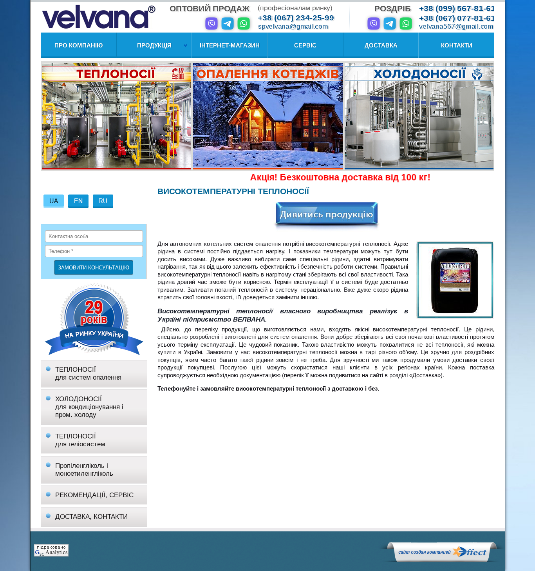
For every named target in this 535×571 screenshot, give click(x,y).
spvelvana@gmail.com (293, 26)
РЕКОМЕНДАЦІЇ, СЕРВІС (94, 495)
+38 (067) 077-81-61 (457, 18)
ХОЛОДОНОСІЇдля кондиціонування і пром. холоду (89, 406)
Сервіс (305, 45)
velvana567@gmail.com (456, 26)
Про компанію (78, 45)
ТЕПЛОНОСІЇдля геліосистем (80, 440)
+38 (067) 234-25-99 (296, 18)
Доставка (381, 45)
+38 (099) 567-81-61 (457, 8)
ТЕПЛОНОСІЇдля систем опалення (88, 373)
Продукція (154, 45)
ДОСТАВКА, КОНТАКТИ (91, 516)
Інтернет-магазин (230, 45)
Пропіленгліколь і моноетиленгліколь (84, 469)
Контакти (456, 45)
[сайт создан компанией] (442, 560)
